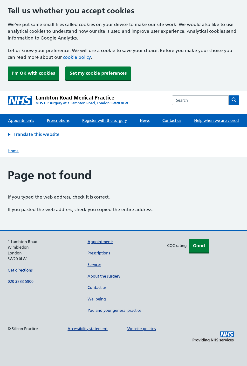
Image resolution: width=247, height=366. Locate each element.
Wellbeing (97, 299)
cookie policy (77, 57)
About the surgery (104, 276)
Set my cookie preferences (98, 73)
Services (94, 264)
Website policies (141, 328)
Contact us (171, 120)
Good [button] (199, 245)
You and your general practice (114, 310)
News (145, 120)
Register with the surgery (104, 120)
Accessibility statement (88, 328)
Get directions (20, 270)
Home (13, 150)
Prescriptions (58, 120)
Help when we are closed (216, 120)
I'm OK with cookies (33, 73)
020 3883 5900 (21, 281)
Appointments (21, 120)
